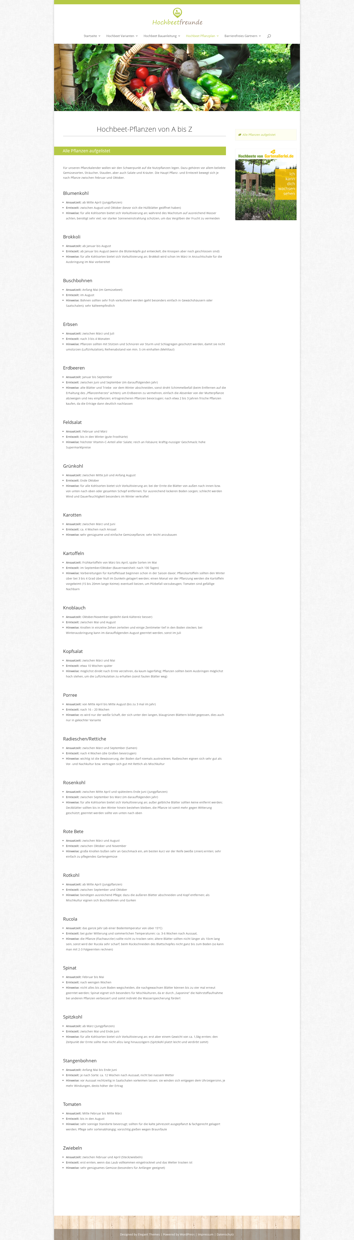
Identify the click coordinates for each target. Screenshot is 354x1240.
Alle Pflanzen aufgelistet (259, 135)
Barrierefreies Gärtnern (241, 36)
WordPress (187, 1234)
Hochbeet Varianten (120, 36)
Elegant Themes (149, 1234)
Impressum (205, 1234)
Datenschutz (225, 1234)
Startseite (90, 36)
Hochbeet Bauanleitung (160, 36)
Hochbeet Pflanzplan (200, 36)
